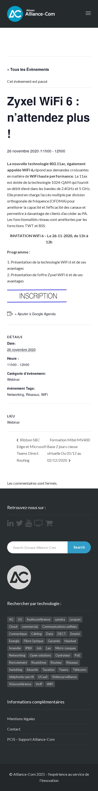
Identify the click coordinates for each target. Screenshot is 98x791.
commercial (30, 626)
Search (79, 547)
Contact (13, 729)
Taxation (48, 670)
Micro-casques (65, 648)
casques (75, 619)
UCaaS (43, 677)
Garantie (54, 641)
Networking (15, 394)
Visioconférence (20, 684)
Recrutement (18, 662)
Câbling (36, 634)
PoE (77, 655)
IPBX (28, 648)
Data (49, 634)
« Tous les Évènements (28, 69)
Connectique (18, 634)
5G (20, 619)
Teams (63, 670)
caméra (60, 619)
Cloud (13, 626)
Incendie (15, 648)
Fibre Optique (33, 641)
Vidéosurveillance (64, 677)
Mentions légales (21, 718)
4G (11, 619)
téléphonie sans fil (21, 677)
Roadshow (38, 662)
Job (39, 648)
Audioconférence (38, 619)
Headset (70, 641)
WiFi (44, 394)
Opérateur (62, 655)
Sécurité (32, 670)
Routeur (56, 662)
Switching (15, 670)
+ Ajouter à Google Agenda (35, 313)
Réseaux (32, 394)
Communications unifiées (59, 626)
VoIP (39, 684)
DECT (62, 634)
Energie (14, 641)
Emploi (75, 634)
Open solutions (40, 655)
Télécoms (79, 670)
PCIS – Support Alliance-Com (31, 739)
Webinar (13, 379)
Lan (48, 648)
